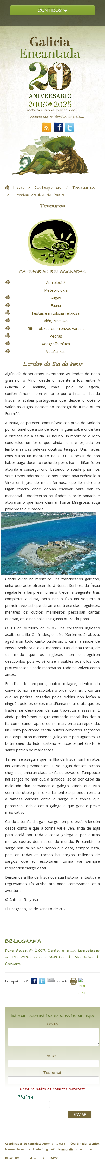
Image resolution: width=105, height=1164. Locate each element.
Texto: (52, 1024)
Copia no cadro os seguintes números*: (52, 1089)
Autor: (52, 1056)
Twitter (38, 1158)
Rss (56, 1158)
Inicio (18, 187)
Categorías (48, 187)
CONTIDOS (50, 10)
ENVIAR (79, 1114)
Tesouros (84, 187)
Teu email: (52, 1072)
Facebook (16, 1158)
